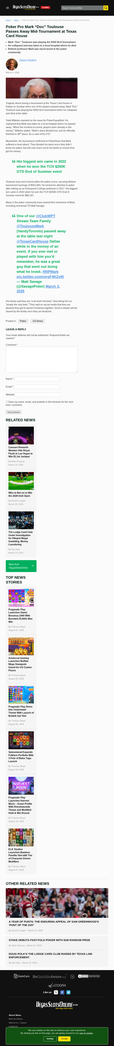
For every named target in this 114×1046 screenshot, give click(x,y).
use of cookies (86, 1033)
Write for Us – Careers (18, 1023)
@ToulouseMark (30, 226)
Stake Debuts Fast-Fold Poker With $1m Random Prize (49, 940)
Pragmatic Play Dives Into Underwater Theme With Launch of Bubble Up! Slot (21, 711)
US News (38, 321)
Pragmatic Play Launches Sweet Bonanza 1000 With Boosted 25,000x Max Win (20, 615)
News (16, 20)
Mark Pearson (18, 461)
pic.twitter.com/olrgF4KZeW (40, 277)
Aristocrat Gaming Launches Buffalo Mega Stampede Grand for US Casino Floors (20, 664)
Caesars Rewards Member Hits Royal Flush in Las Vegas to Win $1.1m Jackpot (20, 452)
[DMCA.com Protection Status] (89, 976)
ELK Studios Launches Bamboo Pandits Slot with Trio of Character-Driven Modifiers (20, 855)
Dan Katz (15, 549)
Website (10, 394)
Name (10, 379)
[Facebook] (62, 992)
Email (9, 386)
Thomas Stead (18, 626)
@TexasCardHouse (33, 241)
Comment (12, 345)
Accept (64, 1039)
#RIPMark (50, 272)
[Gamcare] (22, 976)
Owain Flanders (28, 60)
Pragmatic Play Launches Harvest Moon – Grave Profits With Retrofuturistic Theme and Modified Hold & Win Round (20, 805)
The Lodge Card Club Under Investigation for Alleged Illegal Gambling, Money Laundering (20, 538)
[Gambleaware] (50, 976)
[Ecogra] (57, 985)
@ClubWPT (45, 216)
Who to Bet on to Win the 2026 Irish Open (20, 494)
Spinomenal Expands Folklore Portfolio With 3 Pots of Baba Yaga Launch (21, 757)
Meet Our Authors (16, 1019)
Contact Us (13, 1027)
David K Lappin (18, 501)
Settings (50, 1039)
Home (8, 20)
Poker (23, 321)
